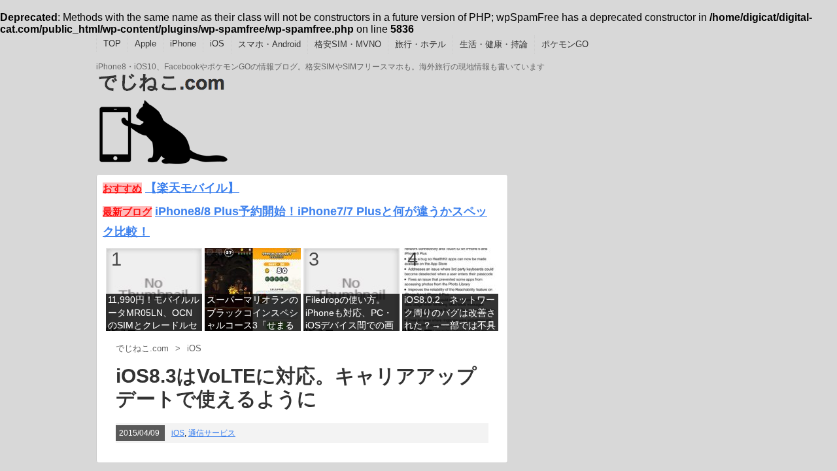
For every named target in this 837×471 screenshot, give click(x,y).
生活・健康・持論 (494, 44)
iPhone (183, 43)
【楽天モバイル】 (192, 187)
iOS (217, 43)
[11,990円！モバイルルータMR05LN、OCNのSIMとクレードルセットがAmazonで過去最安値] (154, 289)
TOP (112, 43)
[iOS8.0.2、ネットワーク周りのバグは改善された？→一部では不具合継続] (450, 289)
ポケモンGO (565, 44)
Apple (145, 43)
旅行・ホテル (420, 44)
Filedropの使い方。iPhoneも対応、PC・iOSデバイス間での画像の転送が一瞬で (349, 313)
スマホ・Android (269, 44)
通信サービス (211, 433)
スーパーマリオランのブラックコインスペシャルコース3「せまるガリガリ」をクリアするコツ (252, 313)
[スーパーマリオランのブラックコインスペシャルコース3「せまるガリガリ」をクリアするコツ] (253, 289)
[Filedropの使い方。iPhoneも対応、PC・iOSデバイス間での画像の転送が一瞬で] (351, 289)
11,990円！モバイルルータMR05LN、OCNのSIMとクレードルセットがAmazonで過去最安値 (153, 313)
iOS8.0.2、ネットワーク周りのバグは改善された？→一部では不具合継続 (450, 313)
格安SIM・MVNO (348, 44)
